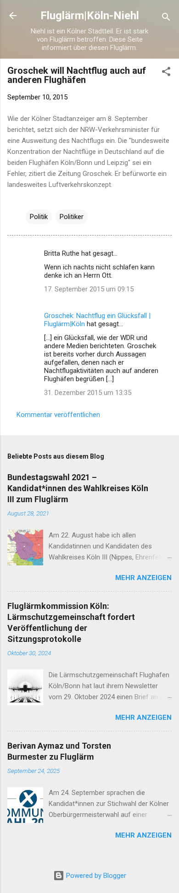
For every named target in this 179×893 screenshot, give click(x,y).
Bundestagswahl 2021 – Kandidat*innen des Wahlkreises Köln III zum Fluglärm (77, 488)
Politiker (72, 217)
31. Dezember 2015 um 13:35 (87, 393)
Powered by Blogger (95, 875)
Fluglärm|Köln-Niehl (89, 15)
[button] (166, 73)
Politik (39, 217)
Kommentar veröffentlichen (58, 415)
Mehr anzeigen (143, 578)
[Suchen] (166, 19)
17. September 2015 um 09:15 (89, 289)
